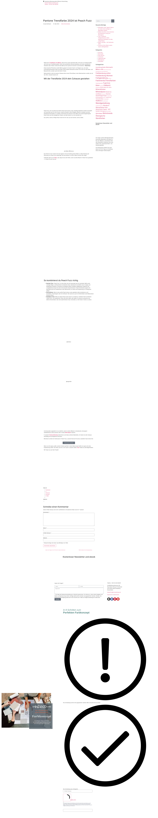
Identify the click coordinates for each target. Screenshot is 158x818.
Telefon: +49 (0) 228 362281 (114, 583)
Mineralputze (101, 59)
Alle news (100, 52)
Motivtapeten (104, 94)
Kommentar (46, 512)
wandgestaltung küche (99, 105)
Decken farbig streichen (107, 69)
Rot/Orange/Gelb (99, 97)
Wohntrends (107, 113)
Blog (98, 16)
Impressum (109, 594)
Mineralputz (68, 432)
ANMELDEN (70, 800)
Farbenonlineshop (53, 435)
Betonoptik (100, 54)
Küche (101, 87)
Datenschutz (116, 594)
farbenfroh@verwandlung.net (114, 592)
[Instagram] (108, 599)
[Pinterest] (114, 599)
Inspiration (101, 85)
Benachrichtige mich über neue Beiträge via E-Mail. (56, 542)
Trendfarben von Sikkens (55, 62)
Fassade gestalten (99, 83)
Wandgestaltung (103, 103)
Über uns (105, 16)
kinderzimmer (98, 87)
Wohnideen (100, 61)
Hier (78, 447)
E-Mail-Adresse (47, 532)
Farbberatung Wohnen (104, 76)
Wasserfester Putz (102, 107)
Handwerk (70, 16)
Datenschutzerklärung (71, 803)
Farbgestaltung (102, 78)
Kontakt (112, 16)
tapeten (104, 97)
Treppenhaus (108, 97)
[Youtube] (118, 599)
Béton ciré (99, 69)
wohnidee (109, 111)
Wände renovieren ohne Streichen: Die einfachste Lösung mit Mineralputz (106, 33)
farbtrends (109, 78)
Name (45, 527)
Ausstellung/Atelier (101, 67)
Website (45, 537)
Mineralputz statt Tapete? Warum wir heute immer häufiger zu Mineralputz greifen (106, 29)
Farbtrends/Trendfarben (106, 81)
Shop (77, 16)
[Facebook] (111, 599)
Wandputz (106, 105)
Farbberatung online (103, 73)
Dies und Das (101, 55)
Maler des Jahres (107, 87)
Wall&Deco (99, 101)
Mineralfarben (101, 89)
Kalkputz (107, 85)
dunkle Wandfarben (105, 71)
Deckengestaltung (98, 71)
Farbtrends (100, 56)
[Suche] (112, 21)
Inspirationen (92, 16)
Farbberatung (83, 16)
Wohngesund (103, 111)
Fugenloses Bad (101, 58)
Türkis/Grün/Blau (99, 99)
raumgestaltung (109, 95)
